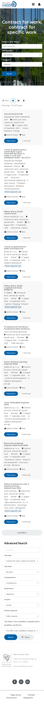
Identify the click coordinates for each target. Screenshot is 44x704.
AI (29, 375)
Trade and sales (17, 343)
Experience (8, 588)
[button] (39, 4)
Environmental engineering (14, 180)
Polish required (10, 610)
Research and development (15, 378)
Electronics (15, 177)
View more (11, 141)
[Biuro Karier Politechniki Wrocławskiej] (12, 4)
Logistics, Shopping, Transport (16, 304)
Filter (6, 101)
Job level (7, 566)
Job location (7, 50)
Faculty (7, 599)
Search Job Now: (10, 42)
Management (20, 508)
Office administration (13, 502)
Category (6, 60)
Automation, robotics (19, 228)
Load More (22, 533)
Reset (27, 637)
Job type (7, 555)
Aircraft (7, 384)
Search (9, 74)
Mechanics (20, 186)
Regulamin (28, 698)
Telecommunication (11, 189)
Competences (10, 577)
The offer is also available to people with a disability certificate (22, 623)
